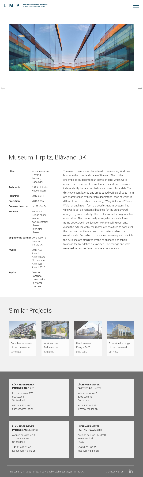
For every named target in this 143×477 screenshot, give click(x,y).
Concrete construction (39, 278)
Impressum (15, 471)
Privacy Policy (30, 471)
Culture (36, 272)
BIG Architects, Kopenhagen (40, 189)
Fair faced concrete (37, 284)
